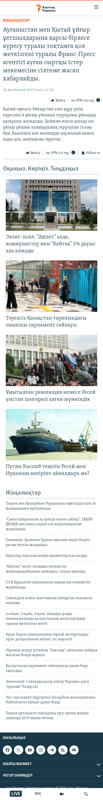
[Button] (58, 100)
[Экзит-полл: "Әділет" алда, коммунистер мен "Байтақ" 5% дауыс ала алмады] (51, 205)
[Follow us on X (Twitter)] (18, 750)
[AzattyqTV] (62, 794)
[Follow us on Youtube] (29, 750)
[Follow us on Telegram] (51, 750)
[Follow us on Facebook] (7, 750)
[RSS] (62, 750)
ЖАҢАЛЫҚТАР (16, 21)
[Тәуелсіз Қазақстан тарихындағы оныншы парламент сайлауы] (51, 286)
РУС (38, 794)
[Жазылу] (74, 750)
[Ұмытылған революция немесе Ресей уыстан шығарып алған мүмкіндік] (51, 360)
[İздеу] (86, 794)
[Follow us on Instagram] (40, 750)
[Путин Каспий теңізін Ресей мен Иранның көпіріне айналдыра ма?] (51, 434)
